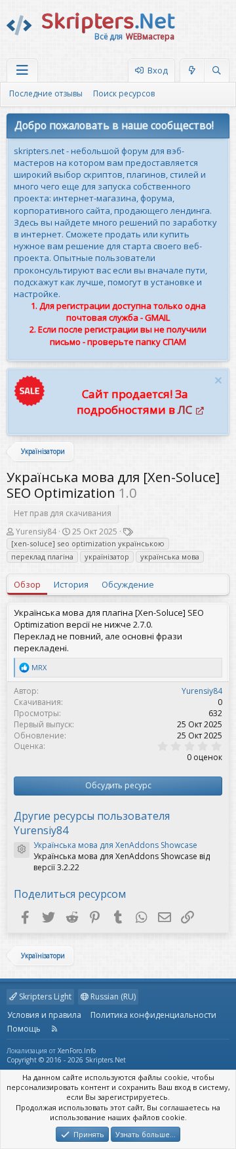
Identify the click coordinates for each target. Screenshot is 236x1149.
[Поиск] (216, 70)
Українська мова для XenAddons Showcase (115, 845)
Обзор (27, 584)
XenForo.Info (77, 1050)
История (71, 584)
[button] (22, 70)
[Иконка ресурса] (22, 850)
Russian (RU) (112, 996)
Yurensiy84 (36, 531)
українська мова (169, 556)
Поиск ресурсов (124, 93)
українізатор (107, 556)
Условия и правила (44, 1014)
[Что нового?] (192, 70)
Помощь (24, 1028)
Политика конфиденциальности (153, 1014)
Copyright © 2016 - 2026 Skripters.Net (66, 1059)
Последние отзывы (46, 93)
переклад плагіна (42, 556)
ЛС (185, 409)
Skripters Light (44, 996)
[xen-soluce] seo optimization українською (88, 543)
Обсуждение (128, 584)
